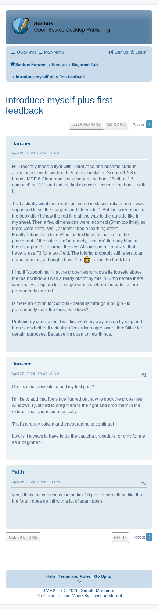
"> (79, 581)
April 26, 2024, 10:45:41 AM (35, 374)
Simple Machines (98, 590)
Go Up (120, 537)
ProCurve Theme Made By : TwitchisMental (79, 595)
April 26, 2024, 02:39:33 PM (35, 482)
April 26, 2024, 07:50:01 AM (35, 153)
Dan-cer (21, 143)
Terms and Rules (74, 576)
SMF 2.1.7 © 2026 (61, 590)
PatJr (17, 472)
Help (50, 576)
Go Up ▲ (103, 576)
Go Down (116, 124)
